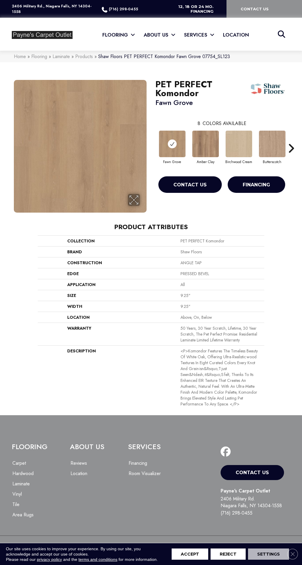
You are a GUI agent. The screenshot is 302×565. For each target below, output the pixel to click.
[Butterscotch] (272, 144)
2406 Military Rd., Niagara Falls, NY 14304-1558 (51, 8)
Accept (190, 554)
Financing (256, 185)
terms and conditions (97, 559)
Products (84, 56)
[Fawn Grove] (172, 144)
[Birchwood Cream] (239, 144)
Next (291, 139)
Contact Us (190, 185)
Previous (152, 139)
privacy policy (49, 559)
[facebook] (227, 452)
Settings (268, 554)
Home (20, 56)
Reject (228, 554)
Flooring (39, 56)
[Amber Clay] (205, 144)
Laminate (61, 56)
